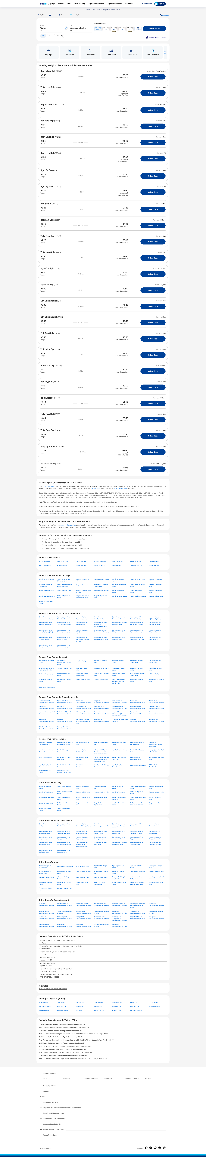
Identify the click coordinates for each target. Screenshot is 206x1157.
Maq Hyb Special (49, 446)
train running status (121, 488)
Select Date (153, 77)
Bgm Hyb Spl (47, 153)
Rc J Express (47, 398)
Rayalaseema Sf (48, 104)
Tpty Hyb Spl (47, 87)
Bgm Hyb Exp (47, 186)
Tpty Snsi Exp (47, 430)
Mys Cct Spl (46, 268)
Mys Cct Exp (46, 284)
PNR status (96, 488)
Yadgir (42, 77)
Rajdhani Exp (47, 220)
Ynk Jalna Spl (47, 349)
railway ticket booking (68, 525)
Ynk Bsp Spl (46, 333)
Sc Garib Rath (47, 463)
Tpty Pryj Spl (47, 414)
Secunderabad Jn (121, 77)
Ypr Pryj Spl (46, 381)
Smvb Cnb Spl (47, 365)
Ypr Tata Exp (47, 120)
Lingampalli (124, 94)
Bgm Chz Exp (47, 137)
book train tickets (49, 486)
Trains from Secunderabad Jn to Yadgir (53, 989)
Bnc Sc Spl (45, 203)
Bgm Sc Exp (46, 170)
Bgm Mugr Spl (47, 71)
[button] (138, 28)
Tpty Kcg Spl (47, 252)
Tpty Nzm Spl (47, 236)
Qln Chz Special (48, 300)
